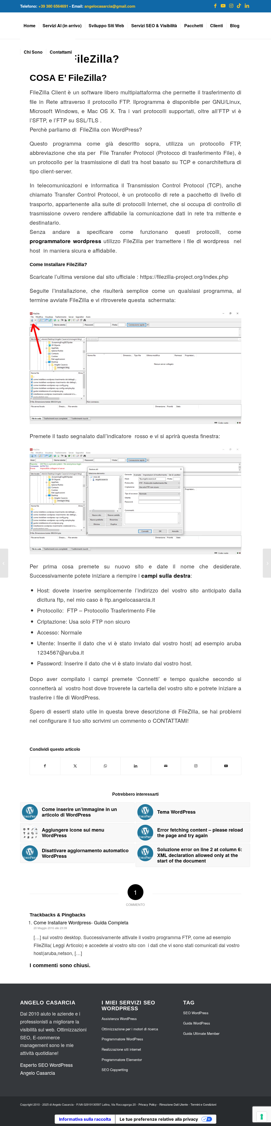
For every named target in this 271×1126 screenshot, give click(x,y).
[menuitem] (29, 25)
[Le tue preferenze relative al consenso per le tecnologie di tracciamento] (262, 1117)
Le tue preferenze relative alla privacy (159, 1119)
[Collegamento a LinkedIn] (247, 5)
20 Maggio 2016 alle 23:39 (50, 928)
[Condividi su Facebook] (45, 766)
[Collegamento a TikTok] (239, 5)
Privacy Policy (147, 1104)
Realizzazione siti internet (121, 1049)
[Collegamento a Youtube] (223, 5)
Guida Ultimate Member (201, 1033)
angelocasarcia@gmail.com (109, 6)
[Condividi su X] (75, 766)
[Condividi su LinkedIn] (136, 766)
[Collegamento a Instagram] (231, 5)
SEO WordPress (196, 1012)
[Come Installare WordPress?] (4, 563)
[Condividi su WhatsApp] (105, 766)
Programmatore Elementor (122, 1059)
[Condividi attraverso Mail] (166, 766)
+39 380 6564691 (53, 6)
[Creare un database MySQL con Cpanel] (267, 563)
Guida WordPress (196, 1023)
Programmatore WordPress (122, 1038)
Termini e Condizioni (203, 1104)
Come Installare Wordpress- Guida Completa (81, 922)
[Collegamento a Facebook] (215, 5)
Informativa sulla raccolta (85, 1119)
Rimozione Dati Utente (173, 1104)
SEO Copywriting (115, 1069)
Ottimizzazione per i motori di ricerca (130, 1028)
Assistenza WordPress (119, 1018)
